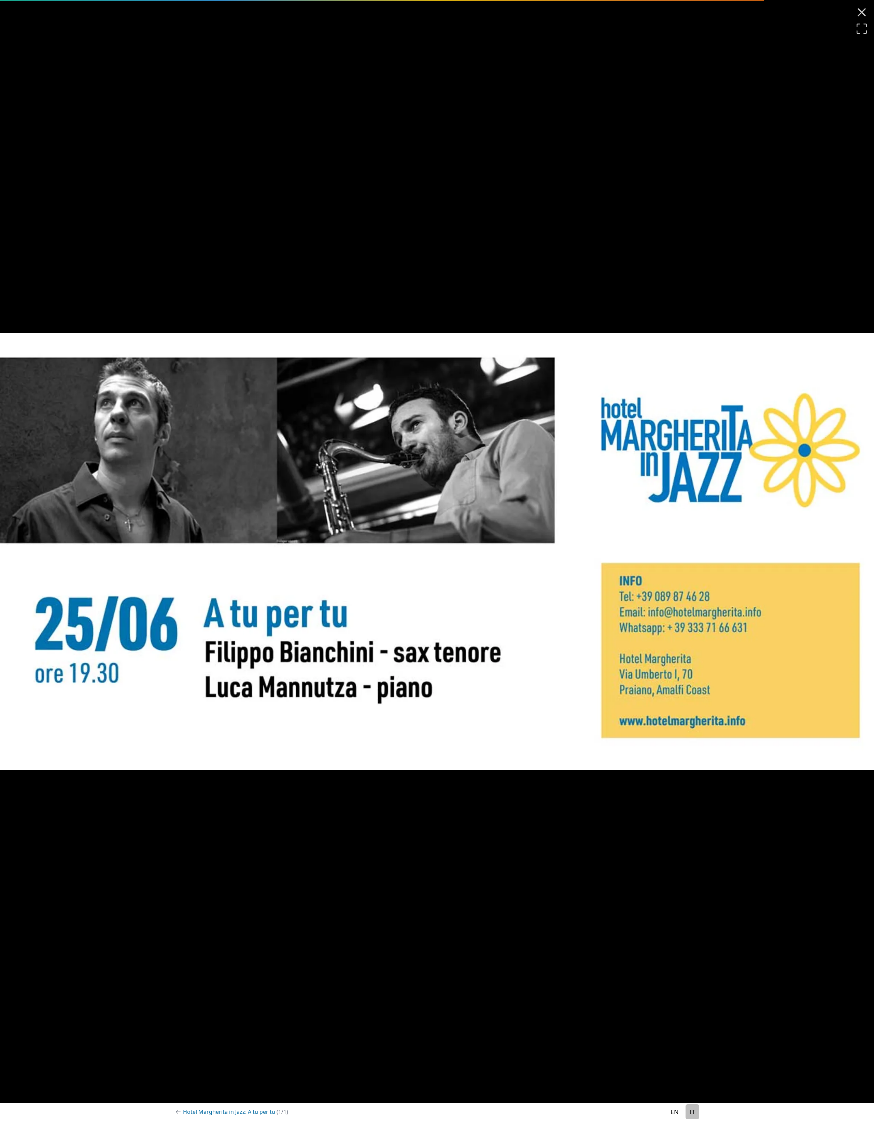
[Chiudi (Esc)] (862, 12)
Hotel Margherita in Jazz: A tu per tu (235, 1112)
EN (675, 1112)
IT (692, 1112)
